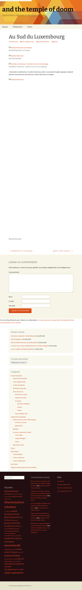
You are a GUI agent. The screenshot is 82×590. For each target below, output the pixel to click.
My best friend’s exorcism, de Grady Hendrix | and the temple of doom (40, 483)
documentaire (7, 499)
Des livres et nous (21, 422)
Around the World (16, 376)
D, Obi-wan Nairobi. (19, 385)
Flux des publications (64, 484)
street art (20, 559)
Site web (12, 306)
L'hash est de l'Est (20, 398)
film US (19, 517)
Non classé (14, 464)
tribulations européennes (14, 564)
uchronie (7, 566)
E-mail (11, 301)
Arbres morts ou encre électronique (24, 420)
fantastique (8, 514)
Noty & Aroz (16, 528)
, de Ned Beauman (23, 336)
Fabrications (15, 451)
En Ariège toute (8, 511)
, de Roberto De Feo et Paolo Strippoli (29, 346)
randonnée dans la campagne (12, 535)
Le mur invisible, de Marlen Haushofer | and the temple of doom (41, 505)
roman (19, 549)
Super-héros (8, 561)
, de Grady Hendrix (24, 342)
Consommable (17, 454)
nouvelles (7, 531)
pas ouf (12, 531)
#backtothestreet (43, 42)
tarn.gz (19, 407)
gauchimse (15, 520)
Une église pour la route (13, 569)
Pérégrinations (18, 27)
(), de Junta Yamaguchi (40, 530)
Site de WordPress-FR (64, 491)
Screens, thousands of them (22, 432)
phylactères (19, 426)
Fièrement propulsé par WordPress (20, 586)
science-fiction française (10, 559)
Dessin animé (17, 496)
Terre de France (18, 392)
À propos (5, 27)
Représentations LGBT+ (10, 549)
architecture (15, 494)
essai (14, 510)
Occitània (18, 401)
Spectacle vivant (18, 445)
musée (11, 528)
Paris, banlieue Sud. (28, 42)
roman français (10, 552)
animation (8, 494)
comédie (9, 496)
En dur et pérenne (18, 457)
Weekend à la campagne (20, 250)
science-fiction (12, 555)
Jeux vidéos (19, 435)
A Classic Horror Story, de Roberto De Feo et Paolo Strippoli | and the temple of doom (41, 493)
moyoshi (6, 528)
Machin (55, 42)
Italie (20, 526)
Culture (29, 27)
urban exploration (13, 572)
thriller (19, 561)
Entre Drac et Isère (21, 394)
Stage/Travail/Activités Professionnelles (24, 467)
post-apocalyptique (10, 533)
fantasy (16, 514)
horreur (16, 523)
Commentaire (14, 272)
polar (17, 531)
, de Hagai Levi (17, 339)
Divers (13, 448)
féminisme (8, 520)
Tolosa (19, 410)
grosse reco (8, 523)
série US (15, 561)
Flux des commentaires (64, 488)
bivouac (21, 494)
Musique (15, 429)
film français (10, 517)
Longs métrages (20, 438)
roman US (20, 552)
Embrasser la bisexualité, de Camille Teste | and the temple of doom (40, 515)
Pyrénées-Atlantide (23, 404)
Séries (17, 442)
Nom (10, 297)
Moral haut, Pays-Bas (19, 388)
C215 (5, 496)
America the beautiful (20, 378)
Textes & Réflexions (19, 461)
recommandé (12, 545)
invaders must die (11, 526)
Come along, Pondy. (19, 382)
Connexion (60, 481)
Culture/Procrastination (18, 417)
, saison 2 (63, 250)
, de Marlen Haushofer (22, 349)
